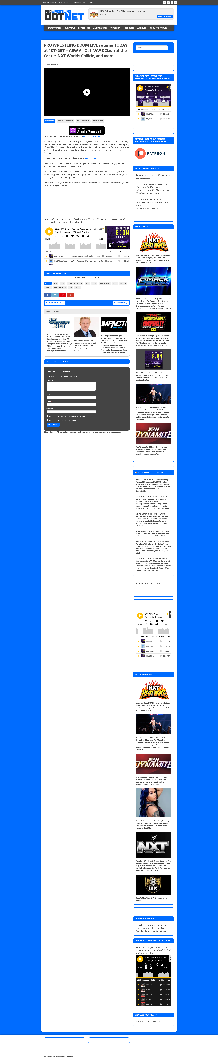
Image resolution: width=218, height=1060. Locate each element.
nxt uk (47, 288)
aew (55, 283)
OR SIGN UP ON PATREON (147, 208)
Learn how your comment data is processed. (100, 432)
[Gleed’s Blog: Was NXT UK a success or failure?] (153, 893)
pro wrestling (60, 288)
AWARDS (91, 2)
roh (70, 288)
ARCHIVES (141, 28)
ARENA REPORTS (100, 28)
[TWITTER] (164, 2)
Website (50, 409)
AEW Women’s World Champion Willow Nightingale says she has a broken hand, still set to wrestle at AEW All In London (153, 533)
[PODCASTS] (175, 2)
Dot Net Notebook (65, 121)
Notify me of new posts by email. (62, 420)
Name (49, 395)
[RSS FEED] (171, 2)
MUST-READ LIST (83, 121)
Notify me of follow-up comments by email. (67, 416)
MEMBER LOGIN (64, 2)
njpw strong (105, 283)
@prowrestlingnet (91, 136)
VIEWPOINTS (116, 28)
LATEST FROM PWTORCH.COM (150, 472)
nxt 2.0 (123, 283)
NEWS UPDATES (54, 28)
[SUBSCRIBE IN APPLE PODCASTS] (87, 133)
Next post (119, 303)
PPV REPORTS (84, 28)
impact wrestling (75, 283)
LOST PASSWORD (79, 2)
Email (49, 402)
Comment (50, 380)
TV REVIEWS (70, 28)
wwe (77, 288)
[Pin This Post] (63, 295)
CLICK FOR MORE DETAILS (148, 199)
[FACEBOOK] (168, 2)
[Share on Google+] (70, 295)
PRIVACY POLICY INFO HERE (86, 277)
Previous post (56, 303)
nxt (115, 283)
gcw (62, 283)
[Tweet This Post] (55, 295)
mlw (87, 283)
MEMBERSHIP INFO (49, 2)
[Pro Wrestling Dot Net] (64, 15)
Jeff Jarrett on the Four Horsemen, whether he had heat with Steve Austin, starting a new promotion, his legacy (86, 345)
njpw (94, 283)
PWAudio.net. (91, 158)
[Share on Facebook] (47, 295)
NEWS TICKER (98, 121)
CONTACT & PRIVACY (158, 28)
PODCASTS (129, 28)
